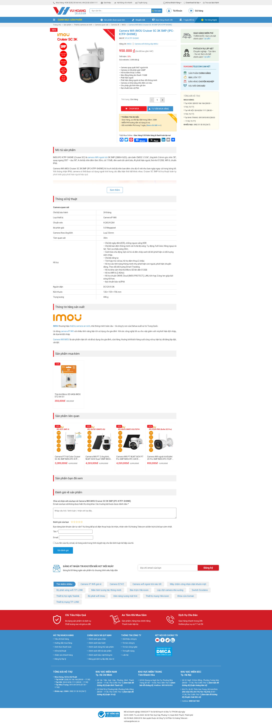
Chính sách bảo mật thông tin (100, 655)
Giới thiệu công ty (130, 639)
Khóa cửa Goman (185, 596)
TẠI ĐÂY (207, 39)
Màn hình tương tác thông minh (106, 590)
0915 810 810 (204, 117)
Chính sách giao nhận (97, 639)
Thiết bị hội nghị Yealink (67, 596)
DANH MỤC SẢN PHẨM (69, 19)
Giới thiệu (107, 3)
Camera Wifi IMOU (61, 339)
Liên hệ (125, 655)
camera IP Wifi (67, 331)
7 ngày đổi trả (188, 20)
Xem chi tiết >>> (154, 125)
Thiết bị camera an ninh (83, 25)
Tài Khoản (177, 11)
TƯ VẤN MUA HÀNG (160, 109)
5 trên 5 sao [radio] (82, 522)
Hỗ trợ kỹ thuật (60, 651)
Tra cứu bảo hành (212, 3)
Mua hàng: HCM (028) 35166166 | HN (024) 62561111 (77, 3)
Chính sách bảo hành (97, 643)
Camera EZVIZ (117, 584)
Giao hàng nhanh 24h (164, 20)
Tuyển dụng (142, 3)
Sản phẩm (67, 25)
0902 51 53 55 (75, 691)
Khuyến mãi (140, 20)
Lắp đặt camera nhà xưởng (170, 590)
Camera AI (115, 25)
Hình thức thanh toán (63, 647)
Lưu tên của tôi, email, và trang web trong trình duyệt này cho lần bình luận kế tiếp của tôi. (94, 543)
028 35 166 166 (199, 103)
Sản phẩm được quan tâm (114, 20)
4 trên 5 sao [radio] (79, 522)
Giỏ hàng (199, 11)
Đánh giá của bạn (61, 522)
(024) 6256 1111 (69, 682)
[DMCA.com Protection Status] (163, 651)
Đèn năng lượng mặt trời (125, 596)
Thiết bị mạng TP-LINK (67, 602)
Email (56, 537)
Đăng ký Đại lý (60, 659)
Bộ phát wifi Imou (96, 596)
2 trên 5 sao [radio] (74, 522)
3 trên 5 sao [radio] (77, 522)
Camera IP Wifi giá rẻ (91, 584)
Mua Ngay (200, 187)
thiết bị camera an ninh (80, 326)
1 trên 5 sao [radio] (72, 522)
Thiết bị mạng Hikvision (157, 596)
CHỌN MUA (134, 108)
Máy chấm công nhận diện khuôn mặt (188, 584)
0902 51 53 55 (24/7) (202, 125)
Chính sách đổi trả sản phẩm (100, 651)
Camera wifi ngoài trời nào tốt (147, 584)
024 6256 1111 (200, 110)
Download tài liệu (192, 3)
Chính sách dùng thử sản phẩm (101, 647)
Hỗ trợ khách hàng (172, 3)
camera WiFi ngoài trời (97, 157)
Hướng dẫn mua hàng (63, 643)
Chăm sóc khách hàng (64, 655)
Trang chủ (57, 25)
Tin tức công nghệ (130, 647)
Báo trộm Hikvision (139, 590)
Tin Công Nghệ (211, 20)
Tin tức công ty (129, 643)
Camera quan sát (101, 25)
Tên (55, 531)
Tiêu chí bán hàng (62, 639)
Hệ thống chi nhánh (124, 3)
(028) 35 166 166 (71, 679)
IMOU (124, 25)
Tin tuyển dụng (128, 651)
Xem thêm (115, 190)
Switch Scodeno (200, 590)
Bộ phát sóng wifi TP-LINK (69, 590)
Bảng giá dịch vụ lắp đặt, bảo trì (101, 659)
